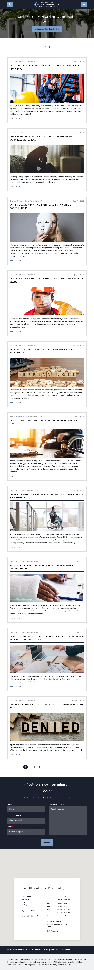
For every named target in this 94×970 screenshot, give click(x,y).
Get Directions (53, 931)
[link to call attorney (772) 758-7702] (10, 4)
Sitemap (54, 949)
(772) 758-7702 (30, 910)
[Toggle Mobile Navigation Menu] (84, 4)
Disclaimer (65, 949)
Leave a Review (28, 916)
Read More (15, 118)
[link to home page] (47, 4)
